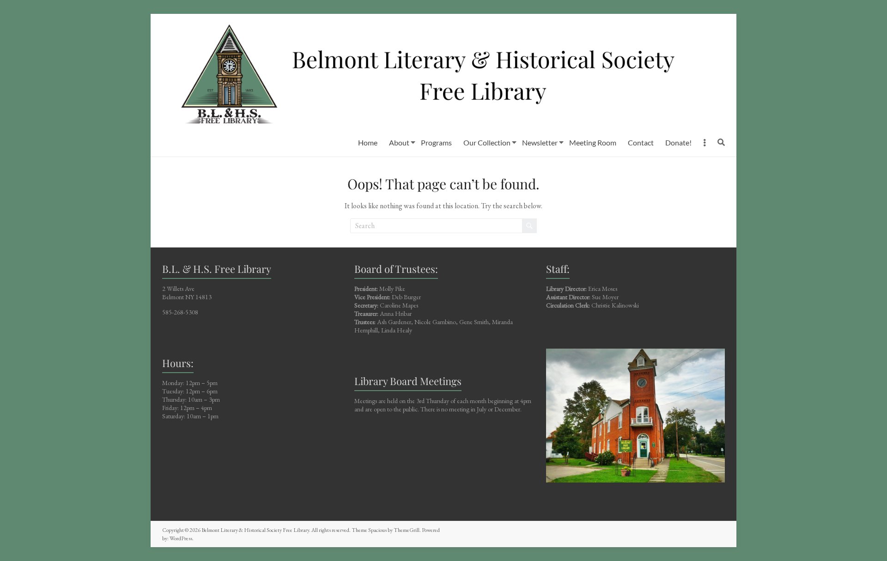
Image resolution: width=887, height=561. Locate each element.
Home (367, 142)
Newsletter (540, 142)
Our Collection (486, 142)
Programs (436, 142)
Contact (641, 142)
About (399, 142)
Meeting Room (592, 142)
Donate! (678, 142)
